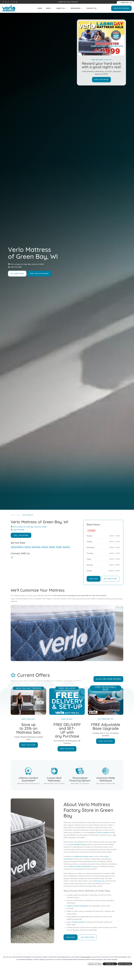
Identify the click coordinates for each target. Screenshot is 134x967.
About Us (61, 8)
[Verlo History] (105, 775)
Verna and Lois (98, 881)
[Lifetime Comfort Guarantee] (28, 775)
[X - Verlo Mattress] (11, 2)
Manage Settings (94, 964)
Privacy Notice (86, 957)
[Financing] (80, 775)
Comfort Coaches (102, 832)
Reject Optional (125, 964)
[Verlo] (8, 8)
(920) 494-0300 (16, 267)
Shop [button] (48, 8)
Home (40, 8)
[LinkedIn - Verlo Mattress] (16, 2)
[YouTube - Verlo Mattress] (13, 2)
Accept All (110, 964)
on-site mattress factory (77, 844)
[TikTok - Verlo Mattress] (8, 2)
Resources (75, 8)
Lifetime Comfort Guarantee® (79, 866)
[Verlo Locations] (125, 2)
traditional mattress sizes (83, 856)
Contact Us (91, 8)
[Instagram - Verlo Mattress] (5, 2)
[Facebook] (12, 557)
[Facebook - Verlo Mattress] (3, 2)
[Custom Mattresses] (54, 775)
